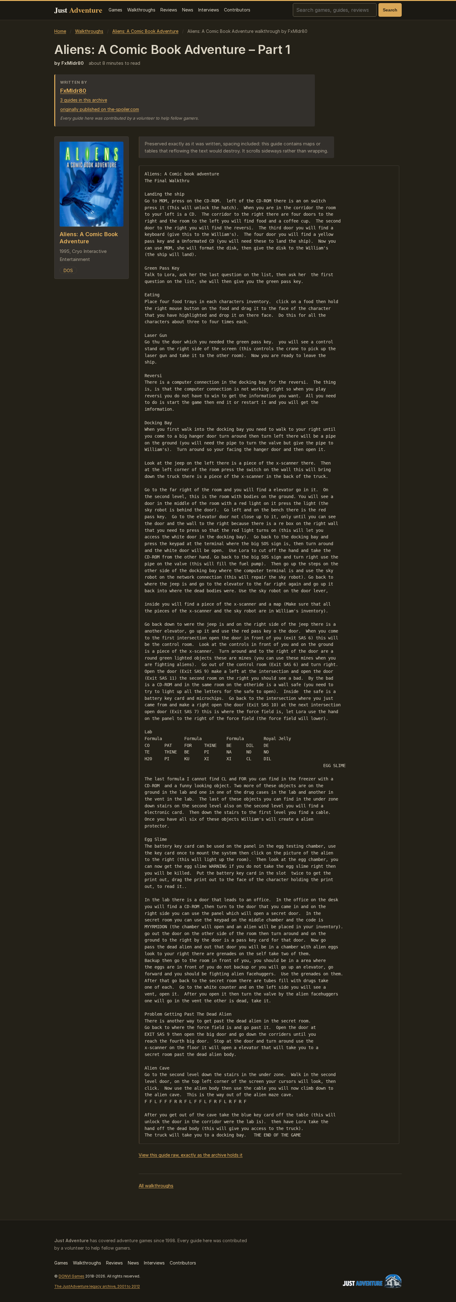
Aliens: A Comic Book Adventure (145, 31)
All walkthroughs (156, 1186)
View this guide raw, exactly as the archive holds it (191, 1155)
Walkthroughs (141, 9)
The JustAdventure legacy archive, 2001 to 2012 (97, 1286)
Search (390, 9)
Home (60, 31)
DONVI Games (71, 1276)
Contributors (237, 9)
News (187, 9)
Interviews (208, 9)
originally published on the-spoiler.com (99, 109)
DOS (68, 270)
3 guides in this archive (83, 100)
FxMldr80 (73, 90)
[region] (269, 655)
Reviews (168, 9)
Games (115, 9)
